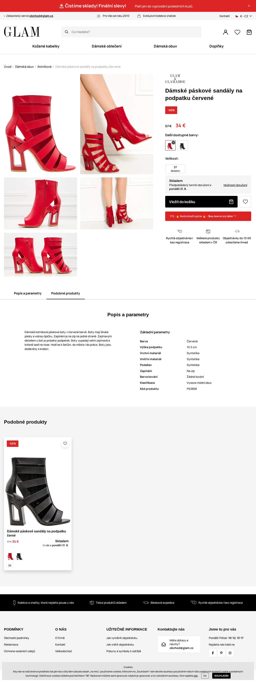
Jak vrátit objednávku (120, 644)
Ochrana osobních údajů (19, 651)
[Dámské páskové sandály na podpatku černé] (19, 555)
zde (196, 675)
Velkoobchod (63, 651)
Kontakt (225, 16)
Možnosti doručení (235, 185)
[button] (249, 5)
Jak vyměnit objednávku (121, 638)
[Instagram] (230, 653)
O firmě (60, 638)
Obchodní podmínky (16, 638)
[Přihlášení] (225, 32)
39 (9, 565)
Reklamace (11, 644)
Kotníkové (45, 66)
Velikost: (172, 158)
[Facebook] (213, 653)
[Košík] (249, 32)
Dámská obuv (24, 66)
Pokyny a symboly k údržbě (123, 651)
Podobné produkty (65, 293)
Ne (205, 675)
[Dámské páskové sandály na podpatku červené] (10, 555)
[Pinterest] (221, 653)
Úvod (7, 66)
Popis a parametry (28, 293)
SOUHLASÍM (221, 675)
